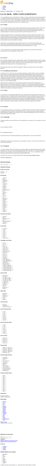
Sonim (4, 207)
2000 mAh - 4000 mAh (7, 350)
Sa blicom (5, 283)
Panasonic (5, 204)
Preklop (4, 299)
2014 (4, 385)
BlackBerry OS (6, 218)
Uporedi (4, 7)
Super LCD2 (5, 248)
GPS (4, 359)
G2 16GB (18, 11)
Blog (4, 8)
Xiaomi (4, 211)
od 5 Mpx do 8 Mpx (7, 278)
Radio (4, 364)
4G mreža (5, 362)
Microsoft (5, 198)
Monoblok (5, 293)
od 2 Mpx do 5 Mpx (7, 277)
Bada (4, 217)
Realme (4, 205)
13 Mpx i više (5, 281)
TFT (4, 242)
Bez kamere (5, 275)
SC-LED (4, 257)
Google (4, 187)
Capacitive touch (6, 264)
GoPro (4, 188)
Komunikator (5, 295)
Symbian (4, 222)
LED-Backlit (5, 262)
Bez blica (4, 284)
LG (14, 11)
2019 (4, 379)
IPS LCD (4, 254)
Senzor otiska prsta (6, 368)
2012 (4, 387)
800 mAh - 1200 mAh (7, 347)
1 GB (4, 311)
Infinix (4, 193)
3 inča (4, 229)
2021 (4, 376)
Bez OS (4, 223)
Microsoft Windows (6, 221)
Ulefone (4, 210)
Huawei (4, 192)
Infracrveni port (6, 367)
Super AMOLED (6, 259)
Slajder (4, 294)
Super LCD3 (5, 250)
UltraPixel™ (5, 282)
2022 (4, 375)
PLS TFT (5, 244)
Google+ (4, 447)
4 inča (4, 230)
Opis (22, 11)
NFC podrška (5, 365)
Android (4, 216)
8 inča (4, 235)
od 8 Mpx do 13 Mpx (7, 280)
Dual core (5, 339)
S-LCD (4, 253)
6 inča (4, 233)
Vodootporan (5, 370)
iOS (3, 219)
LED (4, 286)
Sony (4, 209)
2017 (4, 381)
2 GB (4, 312)
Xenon (4, 288)
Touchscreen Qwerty (7, 306)
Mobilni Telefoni (9, 11)
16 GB (4, 316)
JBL (3, 194)
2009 (4, 391)
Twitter (4, 448)
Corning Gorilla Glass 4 (7, 270)
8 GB (4, 315)
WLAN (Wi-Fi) (6, 360)
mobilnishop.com (8, 157)
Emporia (4, 186)
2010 (4, 389)
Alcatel (4, 177)
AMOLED (5, 258)
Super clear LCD (6, 251)
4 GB (4, 313)
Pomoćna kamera (6, 369)
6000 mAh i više (6, 352)
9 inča (4, 236)
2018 (4, 380)
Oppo (4, 203)
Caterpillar (5, 183)
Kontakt (4, 9)
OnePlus (4, 201)
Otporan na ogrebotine (7, 265)
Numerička (5, 305)
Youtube (4, 449)
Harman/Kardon (6, 189)
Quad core (5, 340)
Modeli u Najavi (3, 421)
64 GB (4, 318)
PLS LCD (5, 246)
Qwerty (4, 304)
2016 (4, 382)
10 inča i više (5, 238)
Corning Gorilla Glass (7, 266)
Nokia (4, 200)
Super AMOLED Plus (7, 260)
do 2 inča (4, 228)
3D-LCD (4, 256)
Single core (5, 338)
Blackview (5, 181)
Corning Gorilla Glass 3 (7, 269)
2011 (4, 388)
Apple (4, 179)
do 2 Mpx (5, 276)
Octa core (5, 342)
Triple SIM (5, 358)
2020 (4, 377)
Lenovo (4, 195)
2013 (4, 386)
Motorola (4, 199)
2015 (4, 383)
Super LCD (5, 247)
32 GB (4, 317)
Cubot (4, 185)
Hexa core (5, 341)
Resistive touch (6, 263)
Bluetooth (5, 363)
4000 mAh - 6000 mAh (7, 351)
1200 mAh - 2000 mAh (7, 348)
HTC (4, 191)
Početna (4, 5)
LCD (4, 245)
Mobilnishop (2, 11)
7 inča (4, 234)
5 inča (4, 232)
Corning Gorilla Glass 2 (7, 268)
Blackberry (5, 180)
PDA (4, 298)
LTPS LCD (5, 252)
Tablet (4, 297)
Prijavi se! (2, 439)
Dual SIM (5, 357)
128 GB (4, 319)
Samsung (4, 206)
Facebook (5, 446)
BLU (4, 182)
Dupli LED (5, 287)
